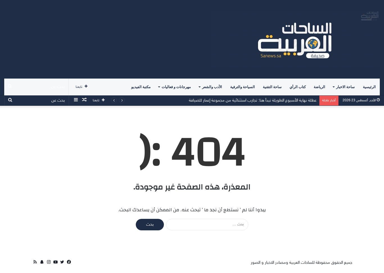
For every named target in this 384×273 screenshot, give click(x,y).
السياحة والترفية (242, 87)
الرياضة (319, 87)
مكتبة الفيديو (141, 87)
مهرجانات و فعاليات (176, 87)
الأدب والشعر (212, 87)
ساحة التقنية (272, 87)
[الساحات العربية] (295, 39)
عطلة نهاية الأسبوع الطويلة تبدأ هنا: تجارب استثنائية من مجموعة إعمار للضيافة (253, 100)
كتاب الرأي (298, 87)
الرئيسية (369, 87)
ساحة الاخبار (345, 87)
